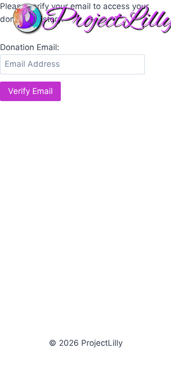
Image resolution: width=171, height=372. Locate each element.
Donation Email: (29, 47)
